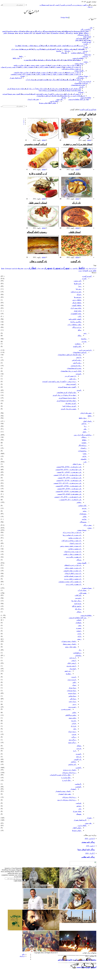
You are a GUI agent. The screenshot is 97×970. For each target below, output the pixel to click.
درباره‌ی (22, 956)
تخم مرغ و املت (71, 45)
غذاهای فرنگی (49, 45)
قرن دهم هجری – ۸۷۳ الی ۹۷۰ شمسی (69, 472)
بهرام (74, 685)
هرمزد (74, 734)
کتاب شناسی (17, 31)
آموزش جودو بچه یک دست (86, 967)
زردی (71, 268)
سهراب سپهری (83, 76)
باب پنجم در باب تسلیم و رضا (72, 67)
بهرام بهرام (72, 688)
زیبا (85, 426)
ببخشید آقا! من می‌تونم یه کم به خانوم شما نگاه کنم (77, 960)
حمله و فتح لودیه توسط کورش (71, 90)
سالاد (62, 53)
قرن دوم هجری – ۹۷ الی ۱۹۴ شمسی (69, 477)
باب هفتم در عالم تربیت (40, 74)
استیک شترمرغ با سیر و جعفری (77, 144)
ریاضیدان (82, 31)
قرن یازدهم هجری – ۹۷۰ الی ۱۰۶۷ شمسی (67, 497)
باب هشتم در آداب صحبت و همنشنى (22, 74)
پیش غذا (67, 51)
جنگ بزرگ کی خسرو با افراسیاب (60, 775)
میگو (79, 330)
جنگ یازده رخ (66, 780)
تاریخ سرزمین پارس (85, 81)
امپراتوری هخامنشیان (81, 83)
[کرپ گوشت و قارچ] (43, 158)
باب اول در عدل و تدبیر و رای (67, 65)
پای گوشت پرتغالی (38, 261)
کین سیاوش (72, 764)
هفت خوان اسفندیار (64, 794)
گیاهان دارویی (54, 101)
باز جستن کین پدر (75, 94)
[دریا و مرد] (15, 930)
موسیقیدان (76, 31)
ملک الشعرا (14, 268)
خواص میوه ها (43, 103)
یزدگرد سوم (72, 742)
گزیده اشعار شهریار (16, 78)
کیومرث (78, 754)
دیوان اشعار (87, 54)
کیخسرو (78, 767)
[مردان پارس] (31, 15)
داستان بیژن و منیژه (69, 770)
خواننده (23, 31)
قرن (34, 33)
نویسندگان (45, 31)
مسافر (64, 79)
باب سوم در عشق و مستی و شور (36, 65)
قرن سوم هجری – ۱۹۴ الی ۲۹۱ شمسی (68, 480)
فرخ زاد (73, 726)
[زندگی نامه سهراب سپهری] (40, 930)
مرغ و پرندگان (80, 45)
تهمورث (26, 60)
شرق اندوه (43, 79)
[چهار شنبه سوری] (77, 951)
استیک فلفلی (75, 232)
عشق (84, 38)
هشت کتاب (79, 78)
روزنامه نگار (38, 31)
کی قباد (78, 756)
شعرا (87, 31)
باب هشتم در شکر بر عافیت (26, 67)
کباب (79, 316)
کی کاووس (77, 759)
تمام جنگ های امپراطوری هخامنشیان (48, 96)
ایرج (74, 751)
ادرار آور (94, 268)
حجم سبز (37, 79)
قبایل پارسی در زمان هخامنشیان (70, 96)
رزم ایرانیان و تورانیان (69, 772)
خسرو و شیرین (65, 709)
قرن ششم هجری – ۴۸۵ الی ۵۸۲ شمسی (68, 486)
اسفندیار (73, 789)
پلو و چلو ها (45, 49)
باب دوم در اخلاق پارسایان (56, 72)
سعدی (86, 62)
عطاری (32, 267)
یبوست (80, 270)
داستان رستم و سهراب (68, 641)
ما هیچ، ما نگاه (76, 79)
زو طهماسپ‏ (41, 60)
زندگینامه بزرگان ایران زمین (82, 435)
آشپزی (85, 44)
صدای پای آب (30, 79)
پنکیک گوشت (74, 173)
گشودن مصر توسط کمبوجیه (11, 94)
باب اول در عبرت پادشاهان (72, 72)
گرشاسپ (78, 784)
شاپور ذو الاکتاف (70, 715)
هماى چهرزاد (77, 811)
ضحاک (35, 60)
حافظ (21, 56)
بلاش (74, 682)
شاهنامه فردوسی (77, 58)
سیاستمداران (9, 31)
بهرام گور (73, 699)
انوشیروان (72, 668)
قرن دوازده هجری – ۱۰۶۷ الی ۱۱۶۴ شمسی (67, 475)
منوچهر (78, 806)
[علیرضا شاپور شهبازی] (40, 909)
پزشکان (27, 31)
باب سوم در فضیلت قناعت (39, 72)
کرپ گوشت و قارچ (38, 173)
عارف (56, 31)
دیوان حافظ (16, 58)
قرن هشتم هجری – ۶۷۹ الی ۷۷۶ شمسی (68, 491)
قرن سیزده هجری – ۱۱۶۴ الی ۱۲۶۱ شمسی (67, 483)
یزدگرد (74, 737)
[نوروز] (40, 951)
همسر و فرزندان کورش (54, 88)
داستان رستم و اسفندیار (63, 791)
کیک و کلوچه (81, 53)
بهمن (79, 625)
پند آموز (78, 38)
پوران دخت (72, 701)
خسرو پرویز (72, 707)
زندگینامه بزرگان (86, 29)
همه (3, 31)
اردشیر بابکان (71, 663)
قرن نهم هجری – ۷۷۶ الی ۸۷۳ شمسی (69, 488)
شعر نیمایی (40, 268)
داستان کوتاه (87, 36)
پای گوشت (76, 261)
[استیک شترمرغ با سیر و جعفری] (76, 138)
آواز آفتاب (59, 79)
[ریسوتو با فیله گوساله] (43, 216)
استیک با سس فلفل (38, 203)
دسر (84, 333)
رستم (55, 60)
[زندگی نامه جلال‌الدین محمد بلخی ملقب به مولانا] (77, 909)
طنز (85, 429)
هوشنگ (78, 814)
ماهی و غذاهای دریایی (66, 49)
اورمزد (73, 677)
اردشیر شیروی (71, 666)
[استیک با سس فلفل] (43, 187)
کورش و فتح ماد (57, 90)
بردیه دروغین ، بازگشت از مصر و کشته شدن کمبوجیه (46, 94)
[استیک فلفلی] (76, 216)
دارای (58, 60)
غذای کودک (21, 45)
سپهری (48, 267)
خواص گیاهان (52, 103)
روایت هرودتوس (76, 365)
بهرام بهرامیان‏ (71, 690)
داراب (62, 60)
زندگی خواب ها (51, 79)
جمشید (79, 60)
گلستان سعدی (78, 70)
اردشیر (73, 660)
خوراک (43, 45)
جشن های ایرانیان (85, 413)
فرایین (74, 723)
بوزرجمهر (67, 671)
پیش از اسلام (77, 464)
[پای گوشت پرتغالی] (43, 245)
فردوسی (85, 56)
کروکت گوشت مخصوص (35, 144)
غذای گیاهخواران (54, 49)
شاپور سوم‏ (72, 718)
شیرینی (85, 51)
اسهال (90, 268)
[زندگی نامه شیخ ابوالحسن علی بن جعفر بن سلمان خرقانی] (40, 887)
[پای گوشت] (76, 245)
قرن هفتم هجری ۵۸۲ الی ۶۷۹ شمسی (69, 494)
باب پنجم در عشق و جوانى (73, 74)
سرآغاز (79, 65)
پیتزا (16, 45)
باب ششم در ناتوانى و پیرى (56, 74)
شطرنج (68, 673)
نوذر (79, 808)
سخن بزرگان (87, 525)
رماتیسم (75, 268)
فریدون (31, 60)
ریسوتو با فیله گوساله (37, 232)
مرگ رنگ (69, 79)
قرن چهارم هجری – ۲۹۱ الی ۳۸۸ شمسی (68, 469)
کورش (81, 87)
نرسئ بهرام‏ (72, 731)
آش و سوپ (37, 45)
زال (80, 650)
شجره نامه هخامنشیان (78, 85)
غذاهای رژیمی (29, 45)
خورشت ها (25, 49)
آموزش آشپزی (86, 42)
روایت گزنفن (77, 363)
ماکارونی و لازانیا (37, 49)
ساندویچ (58, 51)
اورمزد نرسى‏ (71, 679)
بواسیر (86, 268)
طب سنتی (59, 99)
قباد (74, 729)
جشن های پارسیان (33, 99)
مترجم (32, 31)
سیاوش (73, 761)
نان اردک (76, 203)
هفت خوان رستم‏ (70, 647)
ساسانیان (48, 60)
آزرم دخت (72, 658)
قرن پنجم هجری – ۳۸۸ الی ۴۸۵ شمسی (68, 467)
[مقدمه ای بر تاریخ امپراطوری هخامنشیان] (77, 922)
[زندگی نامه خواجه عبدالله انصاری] (77, 887)
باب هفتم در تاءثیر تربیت (42, 67)
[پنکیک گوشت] (76, 158)
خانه (91, 27)
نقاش (63, 31)
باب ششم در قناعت (56, 67)
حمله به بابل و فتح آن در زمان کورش (35, 88)
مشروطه (20, 268)
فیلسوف (51, 31)
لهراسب (78, 803)
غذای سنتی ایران (16, 49)
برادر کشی (66, 94)
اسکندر (74, 60)
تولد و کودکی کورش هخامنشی (71, 88)
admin (89, 140)
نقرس (90, 270)
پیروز (74, 704)
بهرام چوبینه (72, 693)
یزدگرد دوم (72, 740)
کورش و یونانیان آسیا (45, 90)
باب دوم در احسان (52, 65)
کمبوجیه (80, 92)
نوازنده (71, 31)
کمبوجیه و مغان (25, 94)
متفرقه (63, 97)
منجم (59, 31)
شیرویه (73, 720)
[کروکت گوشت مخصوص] (43, 128)
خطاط (67, 31)
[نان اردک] (76, 187)
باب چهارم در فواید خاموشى (22, 72)
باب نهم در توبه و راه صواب (9, 67)
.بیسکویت (74, 53)
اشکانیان (69, 60)
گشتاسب (78, 787)
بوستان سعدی (79, 63)
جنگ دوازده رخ (65, 777)
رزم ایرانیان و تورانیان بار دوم (66, 800)
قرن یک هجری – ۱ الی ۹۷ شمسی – (70, 499)
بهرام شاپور (72, 696)
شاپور (74, 712)
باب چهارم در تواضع (20, 65)
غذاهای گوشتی (77, 49)
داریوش (82, 96)
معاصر (79, 502)
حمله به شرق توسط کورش (15, 88)
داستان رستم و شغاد (69, 644)
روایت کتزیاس (76, 360)
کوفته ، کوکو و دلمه (60, 45)
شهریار (22, 76)
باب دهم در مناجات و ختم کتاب (71, 69)
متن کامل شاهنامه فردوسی (77, 99)
